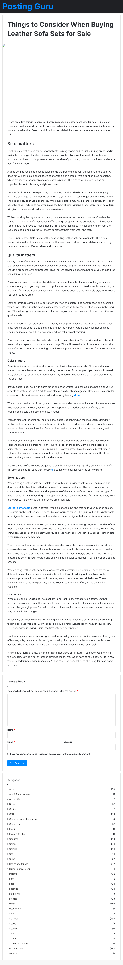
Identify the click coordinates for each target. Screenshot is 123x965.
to (52, 469)
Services (13, 918)
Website (68, 742)
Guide (12, 859)
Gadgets (13, 839)
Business (13, 804)
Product (13, 903)
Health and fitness (18, 864)
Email (11, 742)
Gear (11, 854)
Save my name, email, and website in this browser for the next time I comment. (50, 754)
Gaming (13, 849)
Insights (13, 874)
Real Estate (15, 908)
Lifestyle (13, 888)
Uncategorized (16, 948)
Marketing (14, 893)
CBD (11, 814)
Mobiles (13, 898)
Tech (11, 933)
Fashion (13, 829)
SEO (11, 913)
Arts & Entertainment (20, 794)
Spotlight (13, 928)
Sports (12, 923)
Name (11, 730)
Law (11, 879)
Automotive (15, 799)
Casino (12, 809)
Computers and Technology (23, 819)
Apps (11, 789)
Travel (12, 938)
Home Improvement (19, 869)
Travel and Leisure (18, 943)
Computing (14, 824)
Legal (12, 883)
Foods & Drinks (17, 834)
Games (12, 844)
